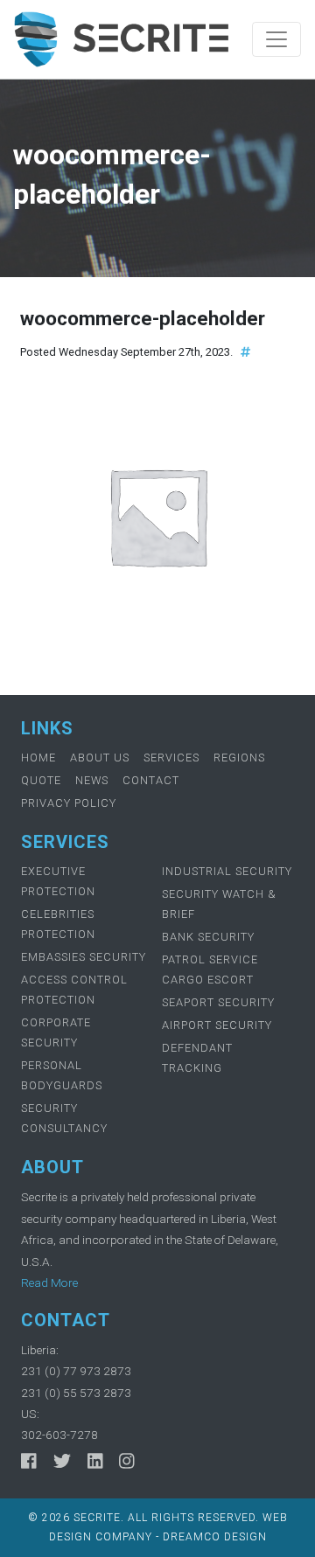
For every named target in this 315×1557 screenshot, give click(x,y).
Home (38, 757)
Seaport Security (218, 1002)
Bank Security (208, 936)
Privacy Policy (68, 803)
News (91, 780)
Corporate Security (56, 1032)
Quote (41, 780)
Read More (49, 1282)
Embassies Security (83, 956)
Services (172, 757)
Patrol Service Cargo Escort (210, 969)
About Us (100, 757)
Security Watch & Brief (219, 904)
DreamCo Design (215, 1537)
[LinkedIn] (95, 1461)
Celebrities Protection (58, 924)
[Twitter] (62, 1461)
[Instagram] (127, 1461)
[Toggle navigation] (276, 39)
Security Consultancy (64, 1118)
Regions (239, 757)
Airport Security (217, 1025)
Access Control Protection (74, 989)
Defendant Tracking (197, 1057)
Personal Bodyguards (61, 1075)
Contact (150, 780)
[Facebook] (29, 1461)
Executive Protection (58, 881)
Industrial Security (227, 871)
